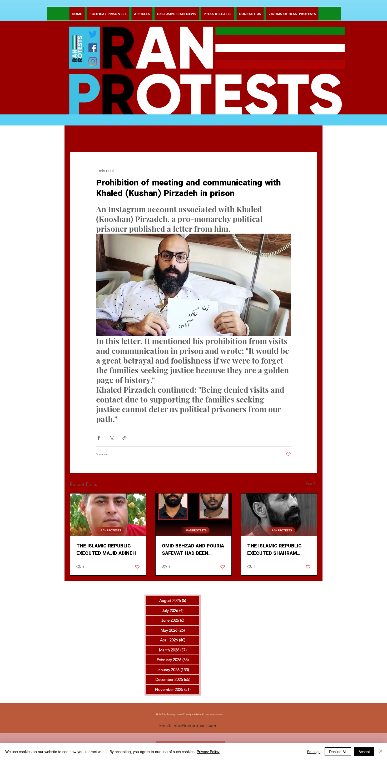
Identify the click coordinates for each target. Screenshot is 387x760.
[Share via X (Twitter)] (111, 437)
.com (220, 714)
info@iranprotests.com (194, 725)
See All (311, 483)
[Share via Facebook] (98, 437)
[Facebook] (92, 47)
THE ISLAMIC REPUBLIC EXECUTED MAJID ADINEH (106, 549)
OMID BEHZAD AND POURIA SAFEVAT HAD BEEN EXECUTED (193, 549)
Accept (364, 751)
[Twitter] (92, 34)
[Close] (381, 751)
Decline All (337, 751)
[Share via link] (124, 437)
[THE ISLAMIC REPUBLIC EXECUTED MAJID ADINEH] (108, 515)
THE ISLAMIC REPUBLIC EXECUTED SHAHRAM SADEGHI (274, 549)
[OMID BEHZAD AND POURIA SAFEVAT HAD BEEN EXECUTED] (194, 515)
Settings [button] (313, 751)
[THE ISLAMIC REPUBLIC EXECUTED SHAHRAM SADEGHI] (279, 515)
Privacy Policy (208, 751)
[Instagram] (92, 61)
